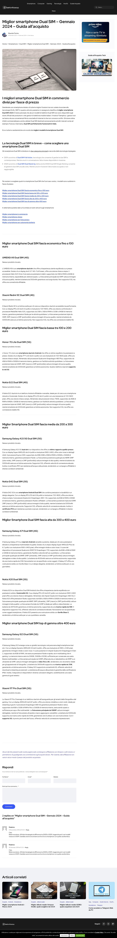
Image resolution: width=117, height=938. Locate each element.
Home (4, 44)
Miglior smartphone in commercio (15, 214)
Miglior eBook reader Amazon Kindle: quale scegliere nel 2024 (43, 906)
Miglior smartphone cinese (12, 217)
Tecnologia (57, 4)
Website (55, 777)
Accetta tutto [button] (80, 935)
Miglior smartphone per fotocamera (15, 220)
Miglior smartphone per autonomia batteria (18, 222)
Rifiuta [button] (72, 935)
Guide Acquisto (75, 4)
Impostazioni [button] (64, 935)
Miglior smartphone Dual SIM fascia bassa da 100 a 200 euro (25, 193)
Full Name (5, 777)
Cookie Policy (99, 932)
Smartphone (31, 4)
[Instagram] (108, 924)
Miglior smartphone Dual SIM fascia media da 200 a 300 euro (25, 196)
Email (30, 777)
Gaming (49, 4)
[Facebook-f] (104, 924)
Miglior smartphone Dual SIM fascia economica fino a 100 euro (25, 190)
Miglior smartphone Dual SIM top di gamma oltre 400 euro (24, 201)
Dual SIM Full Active (24, 157)
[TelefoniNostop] (11, 7)
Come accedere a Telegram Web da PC (101, 909)
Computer (41, 4)
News (53, 11)
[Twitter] (113, 924)
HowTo (65, 4)
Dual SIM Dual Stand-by (27, 164)
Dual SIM (22, 44)
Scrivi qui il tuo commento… (10, 786)
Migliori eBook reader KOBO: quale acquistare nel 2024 (71, 906)
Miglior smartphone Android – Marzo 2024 (13, 906)
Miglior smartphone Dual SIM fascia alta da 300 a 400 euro (24, 199)
